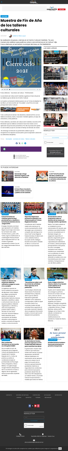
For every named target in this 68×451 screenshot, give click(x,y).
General (19, 397)
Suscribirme (55, 137)
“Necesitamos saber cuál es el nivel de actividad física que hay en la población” (33, 284)
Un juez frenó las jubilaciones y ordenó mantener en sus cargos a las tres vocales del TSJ (52, 122)
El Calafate (6, 339)
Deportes (5, 213)
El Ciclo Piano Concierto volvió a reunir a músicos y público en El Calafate (23, 190)
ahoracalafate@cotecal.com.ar (34, 442)
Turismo (38, 397)
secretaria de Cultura (18, 139)
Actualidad (47, 395)
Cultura (4, 16)
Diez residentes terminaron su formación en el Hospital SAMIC (10, 344)
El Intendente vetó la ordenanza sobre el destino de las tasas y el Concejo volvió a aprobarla (57, 219)
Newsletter (49, 130)
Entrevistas (58, 395)
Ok (60, 448)
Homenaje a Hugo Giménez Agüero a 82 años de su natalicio (22, 175)
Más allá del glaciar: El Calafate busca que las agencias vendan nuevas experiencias (52, 60)
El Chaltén (52, 213)
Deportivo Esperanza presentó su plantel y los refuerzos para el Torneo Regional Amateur (33, 219)
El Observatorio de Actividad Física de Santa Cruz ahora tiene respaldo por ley (52, 107)
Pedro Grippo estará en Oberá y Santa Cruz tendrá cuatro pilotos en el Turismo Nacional (57, 284)
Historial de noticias (22, 395)
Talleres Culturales (30, 139)
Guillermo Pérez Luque (19, 36)
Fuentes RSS (36, 395)
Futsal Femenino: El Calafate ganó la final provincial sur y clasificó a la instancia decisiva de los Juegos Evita (11, 220)
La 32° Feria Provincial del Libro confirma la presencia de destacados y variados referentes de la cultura (57, 177)
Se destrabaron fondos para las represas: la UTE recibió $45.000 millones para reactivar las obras (33, 343)
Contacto (9, 395)
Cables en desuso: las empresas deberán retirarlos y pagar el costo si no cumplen (10, 283)
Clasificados (53, 339)
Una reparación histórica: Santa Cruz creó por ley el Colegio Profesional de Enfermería (52, 90)
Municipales (9, 139)
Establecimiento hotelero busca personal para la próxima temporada (56, 344)
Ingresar (48, 397)
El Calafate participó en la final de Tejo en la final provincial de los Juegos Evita (52, 75)
